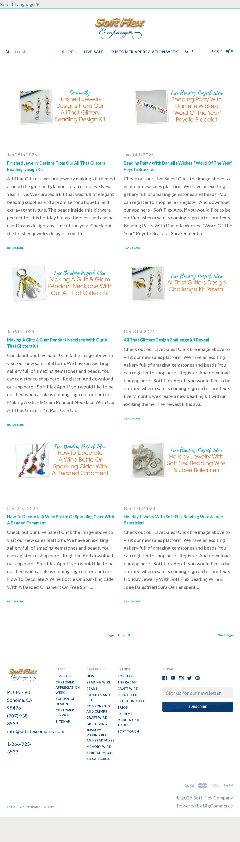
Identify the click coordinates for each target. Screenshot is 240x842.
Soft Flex (126, 676)
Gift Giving (96, 724)
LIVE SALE (94, 51)
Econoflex (127, 695)
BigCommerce (218, 805)
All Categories (98, 758)
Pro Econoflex (131, 701)
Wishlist (49, 807)
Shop (68, 51)
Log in (217, 51)
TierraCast (127, 682)
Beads (91, 689)
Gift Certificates (29, 807)
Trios (122, 707)
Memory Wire (98, 747)
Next (225, 635)
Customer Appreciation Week (144, 51)
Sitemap (63, 721)
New (90, 676)
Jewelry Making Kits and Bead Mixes (100, 735)
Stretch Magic (99, 753)
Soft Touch (128, 731)
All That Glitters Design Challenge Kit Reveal (166, 339)
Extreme (125, 714)
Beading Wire (98, 682)
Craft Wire (96, 717)
